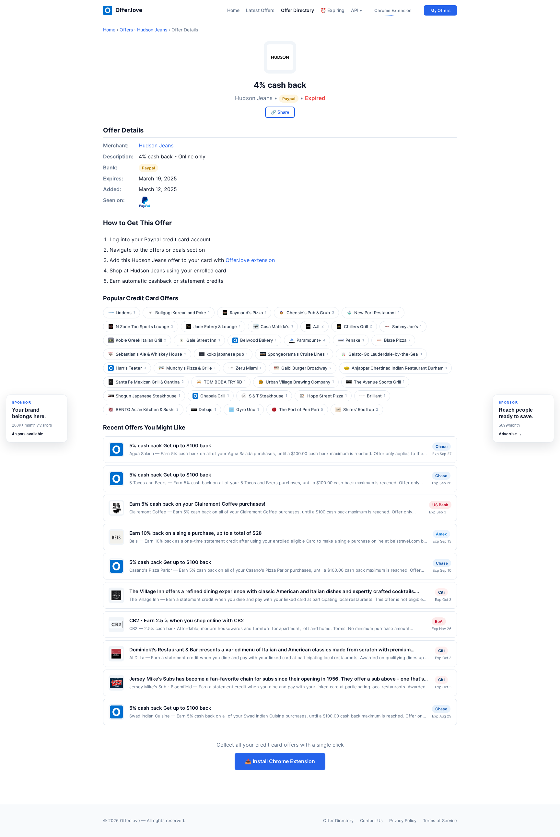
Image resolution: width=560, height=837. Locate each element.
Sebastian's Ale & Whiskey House (151, 354)
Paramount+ (311, 340)
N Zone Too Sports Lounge (144, 326)
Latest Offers (260, 10)
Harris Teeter (131, 368)
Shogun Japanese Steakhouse (148, 395)
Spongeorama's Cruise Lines (298, 354)
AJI (318, 326)
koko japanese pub (227, 354)
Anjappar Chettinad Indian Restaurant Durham (399, 368)
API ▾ (356, 10)
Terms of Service (440, 820)
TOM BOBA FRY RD (225, 381)
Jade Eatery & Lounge (216, 326)
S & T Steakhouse (268, 395)
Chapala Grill (214, 395)
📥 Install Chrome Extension (280, 761)
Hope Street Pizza (327, 395)
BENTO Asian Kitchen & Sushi (147, 409)
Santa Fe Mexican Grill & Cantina (150, 381)
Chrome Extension (393, 10)
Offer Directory (297, 10)
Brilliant (376, 395)
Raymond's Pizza (248, 312)
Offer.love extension (250, 260)
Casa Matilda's (277, 326)
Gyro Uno (247, 409)
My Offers (440, 10)
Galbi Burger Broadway (306, 368)
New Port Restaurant (377, 312)
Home (233, 10)
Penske (354, 340)
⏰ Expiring (332, 10)
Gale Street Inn (203, 340)
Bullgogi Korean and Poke (182, 312)
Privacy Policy (402, 820)
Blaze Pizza (397, 340)
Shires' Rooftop (360, 409)
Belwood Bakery (258, 340)
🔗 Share (280, 112)
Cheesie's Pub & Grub (310, 312)
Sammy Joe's (407, 326)
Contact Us (371, 820)
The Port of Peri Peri (301, 409)
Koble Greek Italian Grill (141, 340)
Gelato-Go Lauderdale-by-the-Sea (385, 354)
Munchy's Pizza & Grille (191, 368)
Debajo (207, 409)
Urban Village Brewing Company (300, 381)
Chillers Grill (358, 326)
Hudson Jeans (152, 29)
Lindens (125, 312)
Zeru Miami (248, 368)
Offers (126, 29)
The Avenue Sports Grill (379, 381)
